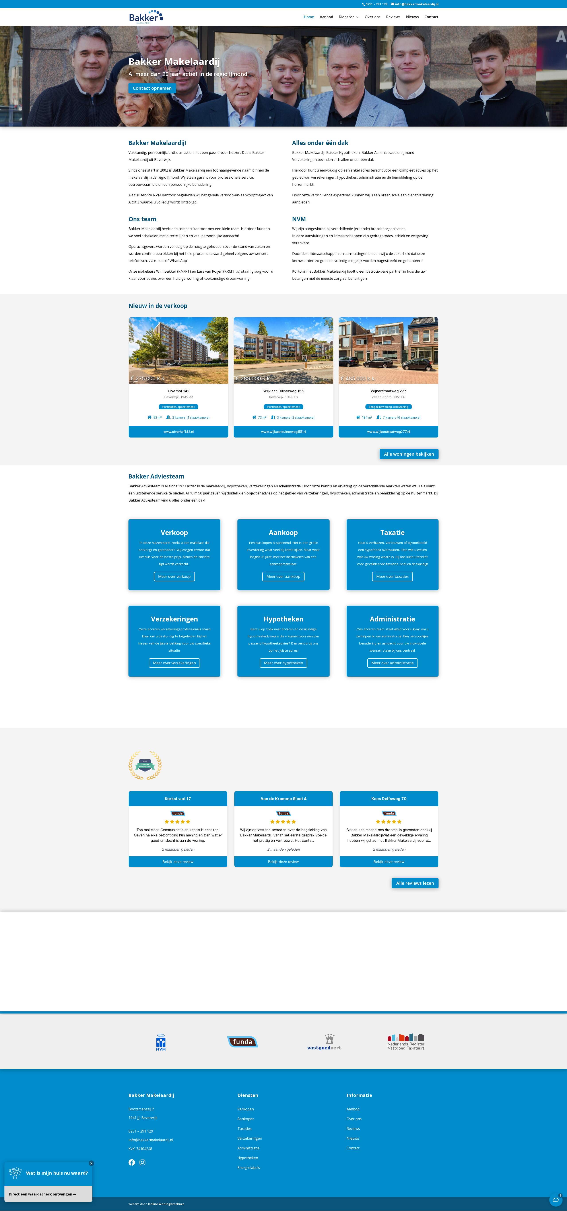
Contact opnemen (152, 88)
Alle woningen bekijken (409, 454)
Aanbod (326, 17)
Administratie (248, 1148)
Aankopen (245, 1118)
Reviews (393, 17)
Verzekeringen (249, 1138)
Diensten (347, 17)
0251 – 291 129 (140, 1131)
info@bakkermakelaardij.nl (150, 1139)
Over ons (373, 17)
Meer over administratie (392, 662)
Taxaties (244, 1128)
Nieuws (412, 17)
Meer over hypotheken (283, 662)
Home (309, 17)
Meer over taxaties (392, 576)
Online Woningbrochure (166, 1204)
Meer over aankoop (283, 576)
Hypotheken (247, 1157)
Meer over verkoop (174, 576)
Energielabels (248, 1167)
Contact (432, 17)
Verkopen (245, 1109)
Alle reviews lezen (415, 883)
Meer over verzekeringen (174, 662)
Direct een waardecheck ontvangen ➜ (42, 1194)
